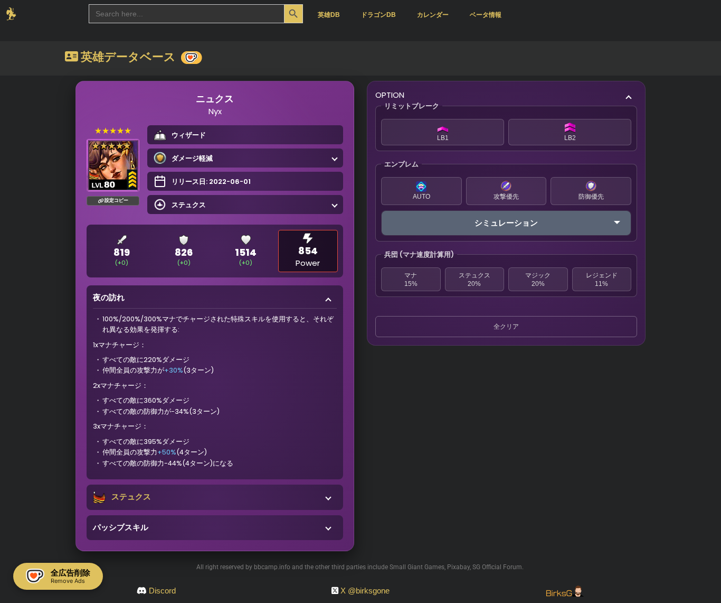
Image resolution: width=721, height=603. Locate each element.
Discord (162, 590)
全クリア (506, 326)
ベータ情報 (485, 14)
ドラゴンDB (378, 14)
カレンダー (433, 14)
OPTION (389, 94)
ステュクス (131, 496)
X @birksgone (365, 590)
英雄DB (329, 14)
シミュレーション (506, 222)
